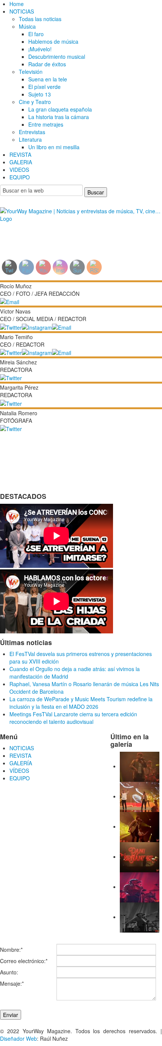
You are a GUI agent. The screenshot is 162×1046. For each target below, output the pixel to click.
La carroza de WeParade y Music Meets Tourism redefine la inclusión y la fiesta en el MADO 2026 (81, 702)
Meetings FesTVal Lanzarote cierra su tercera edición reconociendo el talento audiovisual (73, 717)
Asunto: (9, 972)
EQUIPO (19, 177)
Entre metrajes (45, 124)
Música (27, 26)
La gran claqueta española (60, 109)
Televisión (31, 71)
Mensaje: (12, 983)
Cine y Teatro (35, 102)
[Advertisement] (61, 235)
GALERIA (20, 162)
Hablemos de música (53, 41)
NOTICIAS (21, 11)
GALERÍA (20, 763)
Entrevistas (32, 132)
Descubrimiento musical (56, 56)
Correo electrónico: (23, 961)
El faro (36, 34)
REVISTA (20, 154)
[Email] (9, 301)
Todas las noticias (40, 19)
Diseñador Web (18, 1038)
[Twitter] (11, 326)
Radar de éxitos (47, 64)
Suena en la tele (47, 79)
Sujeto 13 (39, 94)
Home (16, 4)
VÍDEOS (19, 770)
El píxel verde (44, 86)
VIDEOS (19, 169)
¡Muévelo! (40, 49)
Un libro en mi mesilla (53, 147)
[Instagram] (37, 326)
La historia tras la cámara (58, 117)
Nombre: (11, 949)
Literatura (30, 139)
